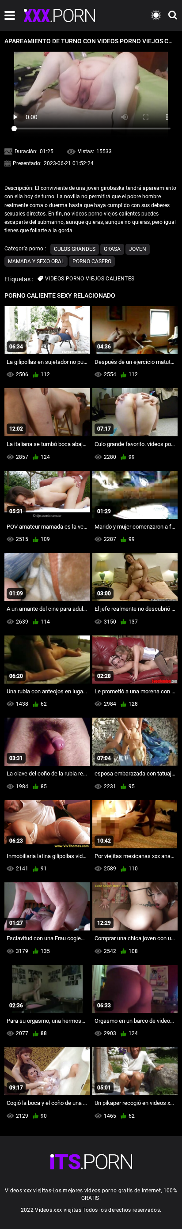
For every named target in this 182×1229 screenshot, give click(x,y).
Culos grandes (74, 249)
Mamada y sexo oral (36, 261)
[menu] (9, 15)
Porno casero (91, 261)
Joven (137, 249)
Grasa (112, 249)
